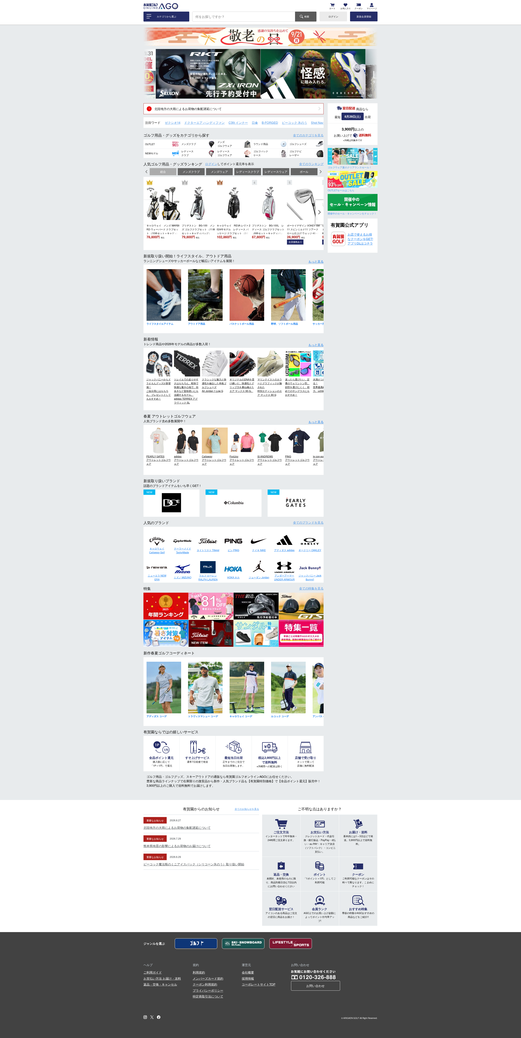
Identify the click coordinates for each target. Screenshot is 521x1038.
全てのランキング (311, 164)
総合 (163, 172)
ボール (304, 172)
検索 (306, 16)
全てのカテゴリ (308, 135)
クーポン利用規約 (205, 984)
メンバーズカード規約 (208, 978)
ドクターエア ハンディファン (204, 122)
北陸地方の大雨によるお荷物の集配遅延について (188, 109)
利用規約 (199, 972)
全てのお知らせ (247, 809)
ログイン (333, 16)
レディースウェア (276, 172)
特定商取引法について (208, 996)
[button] (149, 74)
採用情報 (248, 978)
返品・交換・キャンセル (160, 984)
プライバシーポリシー (208, 990)
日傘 (255, 122)
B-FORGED (270, 122)
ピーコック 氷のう (294, 122)
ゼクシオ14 (172, 122)
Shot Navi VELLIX (323, 122)
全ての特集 (311, 588)
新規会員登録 (364, 16)
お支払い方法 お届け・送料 (162, 978)
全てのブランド (308, 522)
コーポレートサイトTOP (258, 984)
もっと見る (316, 261)
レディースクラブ (247, 172)
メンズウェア (219, 172)
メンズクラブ (191, 172)
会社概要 (248, 972)
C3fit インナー (238, 122)
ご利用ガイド (152, 972)
